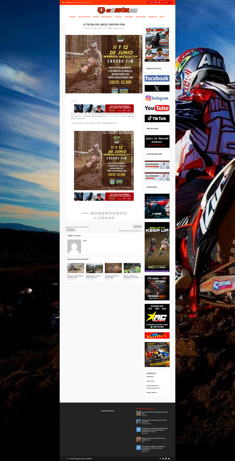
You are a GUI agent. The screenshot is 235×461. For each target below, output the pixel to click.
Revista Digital (84, 17)
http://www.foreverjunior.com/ (107, 123)
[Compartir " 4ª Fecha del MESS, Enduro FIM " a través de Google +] (99, 213)
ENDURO (96, 17)
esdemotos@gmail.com (153, 388)
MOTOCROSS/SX (107, 17)
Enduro (110, 28)
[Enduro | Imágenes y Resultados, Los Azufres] (132, 268)
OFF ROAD (118, 17)
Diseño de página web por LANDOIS (81, 458)
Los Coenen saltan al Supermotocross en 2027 (155, 413)
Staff (94, 28)
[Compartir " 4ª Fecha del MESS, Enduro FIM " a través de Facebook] (92, 213)
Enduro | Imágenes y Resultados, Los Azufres (131, 276)
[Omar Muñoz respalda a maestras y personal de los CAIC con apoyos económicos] (138, 447)
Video (149, 423)
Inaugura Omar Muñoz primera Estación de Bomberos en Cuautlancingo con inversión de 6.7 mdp (155, 430)
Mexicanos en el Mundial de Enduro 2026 (75, 276)
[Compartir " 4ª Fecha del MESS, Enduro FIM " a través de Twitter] (95, 213)
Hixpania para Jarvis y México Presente (93, 276)
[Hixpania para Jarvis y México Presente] (94, 268)
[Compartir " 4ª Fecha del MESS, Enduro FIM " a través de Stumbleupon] (118, 213)
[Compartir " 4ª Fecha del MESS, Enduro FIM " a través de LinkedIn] (110, 213)
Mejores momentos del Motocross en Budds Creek (154, 439)
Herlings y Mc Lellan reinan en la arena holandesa (154, 421)
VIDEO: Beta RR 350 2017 (80, 2)
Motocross (144, 415)
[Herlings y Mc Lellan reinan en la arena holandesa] (138, 421)
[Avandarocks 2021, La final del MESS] (113, 268)
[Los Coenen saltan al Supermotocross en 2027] (138, 413)
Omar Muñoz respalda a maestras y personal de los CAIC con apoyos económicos (153, 448)
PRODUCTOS (153, 17)
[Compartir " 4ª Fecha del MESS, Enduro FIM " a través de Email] (121, 213)
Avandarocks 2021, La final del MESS (112, 276)
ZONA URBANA (141, 17)
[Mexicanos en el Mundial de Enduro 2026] (75, 268)
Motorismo (145, 433)
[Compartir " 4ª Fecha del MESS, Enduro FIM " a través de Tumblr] (103, 213)
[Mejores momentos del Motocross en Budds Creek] (138, 439)
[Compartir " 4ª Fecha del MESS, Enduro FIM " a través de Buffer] (114, 213)
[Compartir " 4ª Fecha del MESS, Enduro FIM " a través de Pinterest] (107, 213)
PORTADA (72, 17)
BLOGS (162, 17)
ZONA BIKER (129, 17)
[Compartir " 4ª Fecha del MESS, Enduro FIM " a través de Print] (125, 213)
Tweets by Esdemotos (107, 411)
